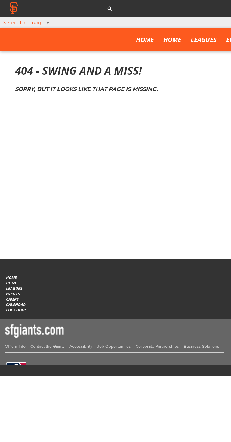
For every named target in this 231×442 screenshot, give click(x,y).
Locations (16, 310)
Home (145, 39)
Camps (12, 299)
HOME (172, 39)
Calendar (16, 304)
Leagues (204, 39)
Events (13, 293)
